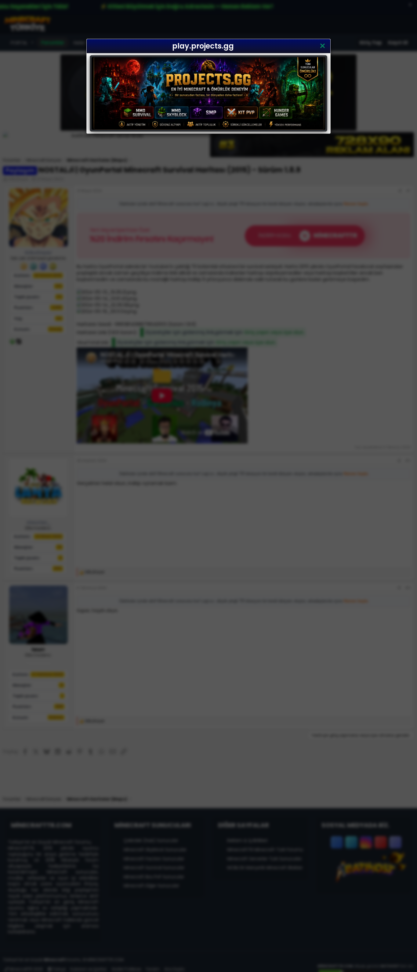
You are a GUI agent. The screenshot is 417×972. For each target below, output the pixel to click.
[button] (322, 46)
